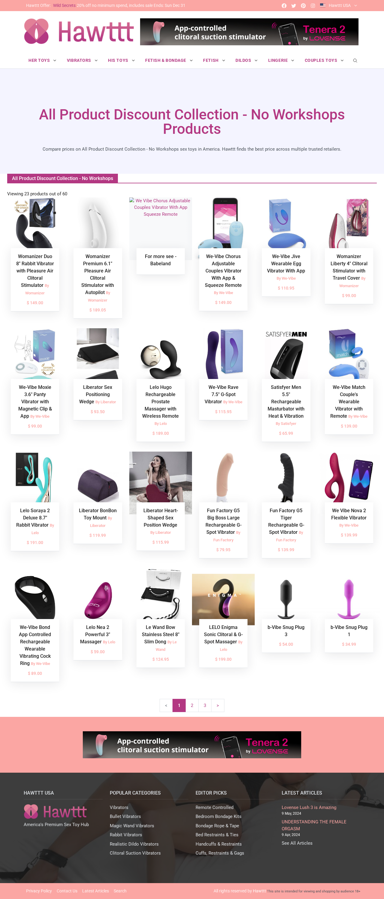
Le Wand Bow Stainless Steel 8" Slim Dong (160, 634)
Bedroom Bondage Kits (219, 816)
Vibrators (119, 807)
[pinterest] (303, 5)
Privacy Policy (39, 890)
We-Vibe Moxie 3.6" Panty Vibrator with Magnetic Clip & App (35, 401)
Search (120, 890)
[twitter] (293, 5)
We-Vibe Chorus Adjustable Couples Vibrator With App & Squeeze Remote (223, 271)
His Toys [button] (118, 60)
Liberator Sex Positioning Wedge (95, 394)
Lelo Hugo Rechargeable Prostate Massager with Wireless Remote (160, 401)
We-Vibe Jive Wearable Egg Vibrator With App (286, 264)
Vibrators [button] (79, 60)
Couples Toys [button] (321, 60)
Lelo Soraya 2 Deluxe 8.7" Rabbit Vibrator (33, 518)
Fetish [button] (211, 60)
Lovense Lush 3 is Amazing (309, 807)
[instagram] (313, 5)
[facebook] (284, 5)
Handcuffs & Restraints (219, 844)
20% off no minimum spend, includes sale (105, 5)
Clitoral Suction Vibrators (135, 853)
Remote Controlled (214, 807)
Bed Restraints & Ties (217, 834)
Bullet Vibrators (125, 816)
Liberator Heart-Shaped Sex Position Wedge (160, 518)
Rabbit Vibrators (126, 834)
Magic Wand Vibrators (132, 825)
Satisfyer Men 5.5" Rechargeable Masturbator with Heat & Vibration (286, 401)
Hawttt (259, 890)
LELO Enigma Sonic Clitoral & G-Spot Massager (223, 634)
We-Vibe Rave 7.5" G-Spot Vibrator (221, 394)
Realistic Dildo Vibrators (134, 844)
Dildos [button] (244, 60)
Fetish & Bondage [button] (166, 60)
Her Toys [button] (39, 60)
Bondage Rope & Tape (217, 825)
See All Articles (297, 843)
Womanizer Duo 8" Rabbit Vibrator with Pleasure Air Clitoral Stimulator (35, 271)
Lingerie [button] (278, 60)
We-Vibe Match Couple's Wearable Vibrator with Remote (347, 401)
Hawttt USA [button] (340, 5)
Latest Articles (95, 890)
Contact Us (67, 890)
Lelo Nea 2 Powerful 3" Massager (95, 634)
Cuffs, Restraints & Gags (220, 853)
